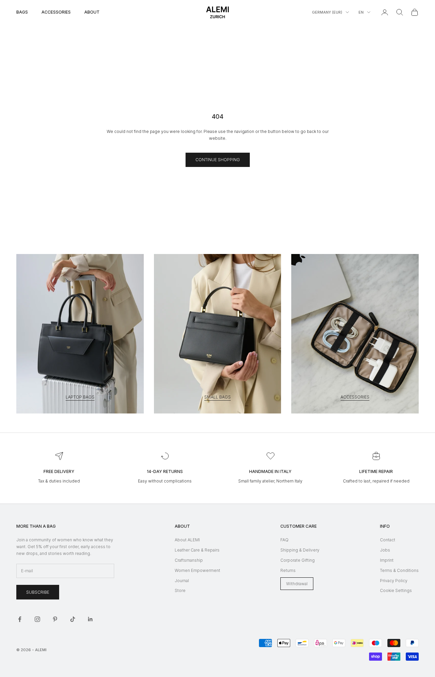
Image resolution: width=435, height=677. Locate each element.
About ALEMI (187, 539)
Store (180, 590)
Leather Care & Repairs (197, 550)
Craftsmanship (189, 560)
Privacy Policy (393, 580)
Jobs (385, 550)
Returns (288, 570)
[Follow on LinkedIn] (90, 619)
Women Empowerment (197, 570)
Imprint (387, 560)
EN (361, 12)
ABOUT (92, 12)
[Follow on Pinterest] (55, 619)
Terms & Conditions (399, 570)
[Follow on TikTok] (72, 619)
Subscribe (37, 592)
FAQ (284, 539)
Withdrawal (297, 583)
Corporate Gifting (297, 560)
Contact (387, 539)
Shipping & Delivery (299, 550)
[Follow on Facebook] (19, 619)
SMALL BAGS (217, 397)
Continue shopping (217, 159)
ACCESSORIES (56, 12)
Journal (182, 580)
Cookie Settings (396, 590)
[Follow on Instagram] (37, 619)
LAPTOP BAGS (80, 397)
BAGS (22, 12)
